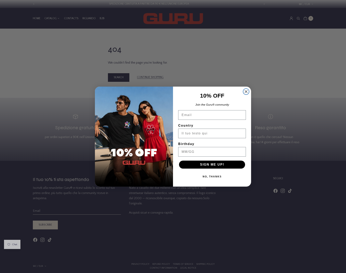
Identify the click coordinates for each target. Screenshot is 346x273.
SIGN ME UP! (212, 164)
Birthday (186, 144)
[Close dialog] (246, 92)
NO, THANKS (212, 176)
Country (185, 125)
